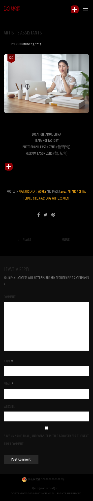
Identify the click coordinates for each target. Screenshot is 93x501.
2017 (63, 191)
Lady (48, 198)
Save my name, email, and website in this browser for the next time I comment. (46, 440)
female (28, 198)
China (82, 191)
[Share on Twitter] (45, 215)
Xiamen (64, 198)
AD (69, 191)
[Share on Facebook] (38, 215)
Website (9, 407)
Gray (41, 198)
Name (8, 361)
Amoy (75, 191)
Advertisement (27, 191)
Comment (10, 297)
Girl (35, 198)
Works (42, 191)
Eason (18, 44)
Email (8, 384)
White (55, 198)
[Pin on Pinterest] (53, 215)
